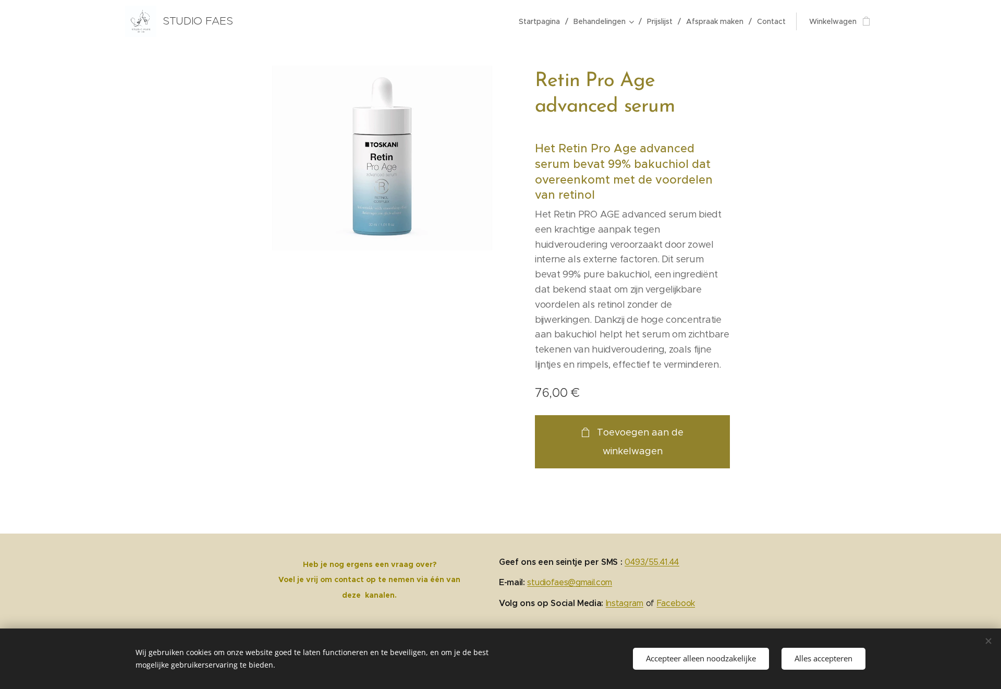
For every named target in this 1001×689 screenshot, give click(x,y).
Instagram (624, 603)
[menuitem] (542, 21)
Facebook (676, 603)
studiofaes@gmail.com (569, 582)
